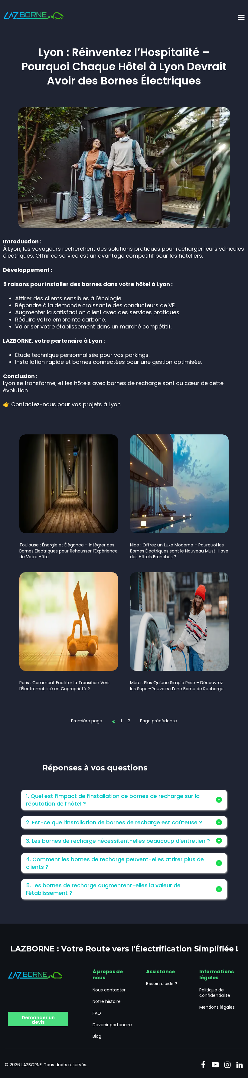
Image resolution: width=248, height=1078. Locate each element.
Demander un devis (38, 1019)
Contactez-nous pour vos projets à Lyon (66, 404)
